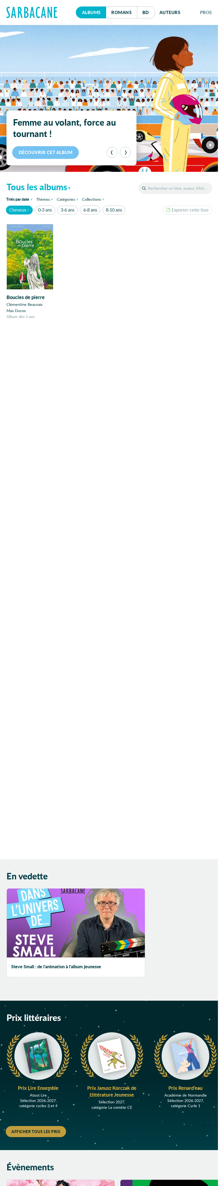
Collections (91, 199)
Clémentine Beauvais (24, 304)
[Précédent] (112, 152)
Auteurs (170, 12)
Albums (91, 12)
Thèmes (43, 199)
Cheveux (17, 210)
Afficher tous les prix (35, 1131)
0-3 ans (45, 210)
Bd (148, 12)
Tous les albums (36, 186)
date (20, 199)
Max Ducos (16, 310)
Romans (121, 12)
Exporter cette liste (190, 210)
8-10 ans (114, 210)
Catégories (66, 199)
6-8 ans (90, 210)
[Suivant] (125, 152)
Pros (206, 12)
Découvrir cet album (46, 152)
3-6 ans (67, 210)
